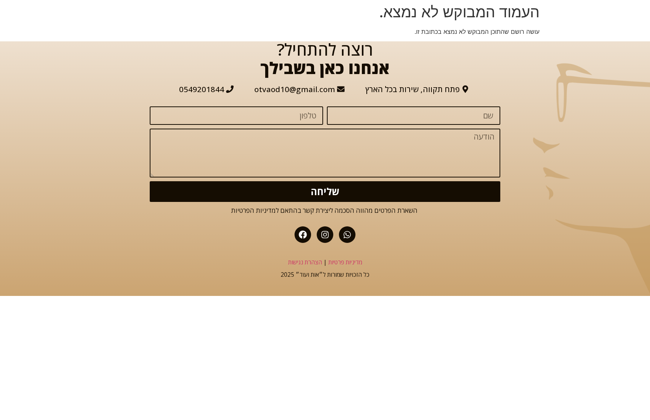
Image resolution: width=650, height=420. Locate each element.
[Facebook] (303, 234)
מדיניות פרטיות (345, 262)
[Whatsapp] (347, 234)
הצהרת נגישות (305, 262)
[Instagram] (325, 234)
